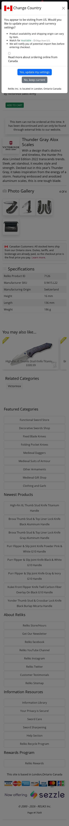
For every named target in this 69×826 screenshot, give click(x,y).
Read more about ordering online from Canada (32, 59)
